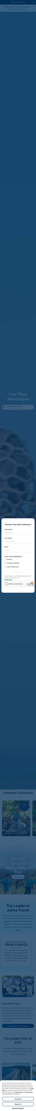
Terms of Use (28, 1092)
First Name (8, 529)
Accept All (18, 1099)
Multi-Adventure (13, 567)
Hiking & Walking (13, 563)
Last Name (8, 538)
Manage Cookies (18, 1108)
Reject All (18, 1104)
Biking (9, 559)
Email (6, 547)
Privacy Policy (19, 1092)
